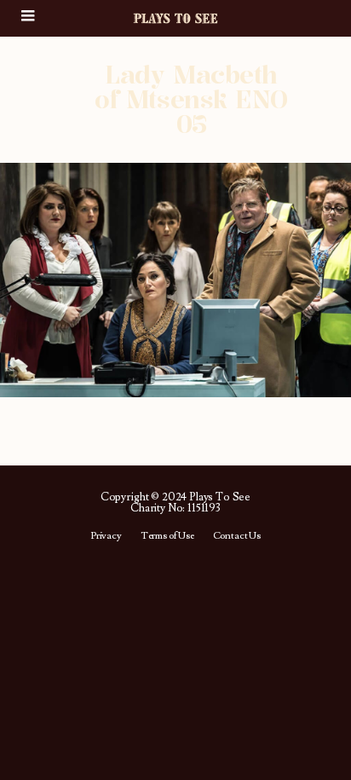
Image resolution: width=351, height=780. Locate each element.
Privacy (106, 536)
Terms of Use (167, 536)
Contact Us (237, 536)
